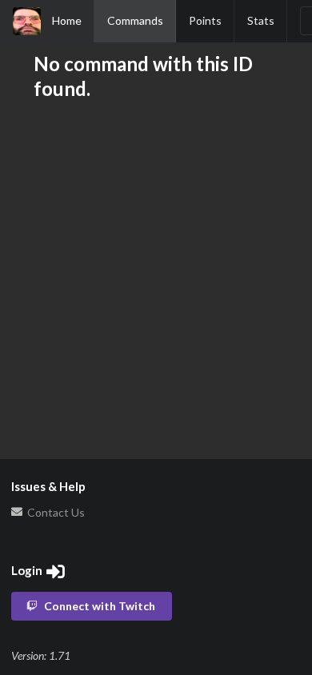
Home (67, 20)
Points (205, 20)
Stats (260, 20)
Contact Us (55, 512)
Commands (135, 20)
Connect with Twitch (99, 606)
